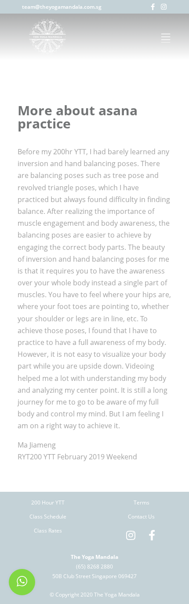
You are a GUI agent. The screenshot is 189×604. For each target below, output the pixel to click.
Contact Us (141, 516)
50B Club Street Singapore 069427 (94, 576)
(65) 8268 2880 (94, 566)
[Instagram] (163, 7)
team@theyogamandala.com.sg (62, 7)
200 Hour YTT (48, 502)
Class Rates (48, 530)
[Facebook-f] (152, 7)
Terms (141, 502)
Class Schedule (47, 516)
